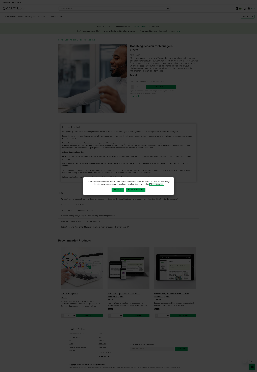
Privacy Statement (156, 184)
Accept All (118, 189)
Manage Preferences (135, 189)
